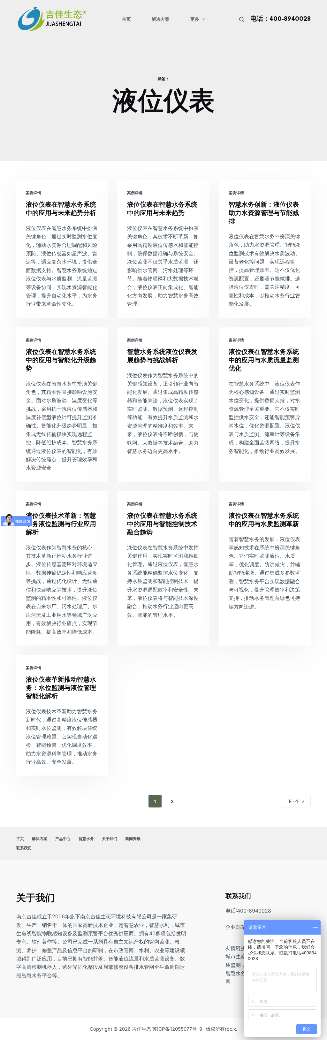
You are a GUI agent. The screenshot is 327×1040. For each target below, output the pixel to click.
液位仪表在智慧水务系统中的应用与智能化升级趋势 (61, 360)
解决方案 (161, 19)
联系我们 (24, 847)
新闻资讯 (133, 838)
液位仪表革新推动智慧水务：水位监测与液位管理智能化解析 (61, 688)
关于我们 (109, 838)
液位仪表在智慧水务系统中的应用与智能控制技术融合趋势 (162, 524)
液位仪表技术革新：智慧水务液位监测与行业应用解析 (61, 524)
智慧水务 (86, 838)
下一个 (293, 801)
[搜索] (241, 19)
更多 (194, 19)
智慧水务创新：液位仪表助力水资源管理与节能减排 (264, 213)
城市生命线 (238, 956)
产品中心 (63, 838)
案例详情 (33, 192)
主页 (126, 19)
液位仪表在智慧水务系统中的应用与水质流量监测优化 (264, 360)
